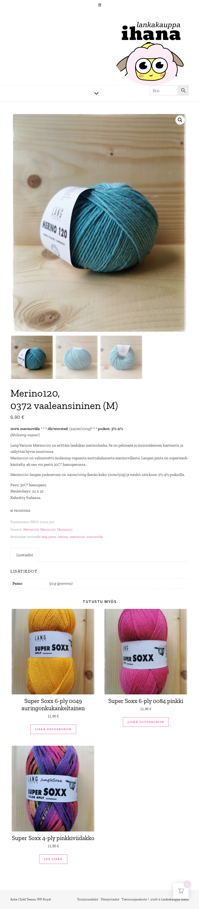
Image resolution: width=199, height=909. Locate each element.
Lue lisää (53, 859)
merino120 (77, 537)
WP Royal (44, 899)
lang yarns (48, 537)
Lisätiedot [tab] (24, 555)
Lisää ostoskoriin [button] (53, 729)
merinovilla (95, 537)
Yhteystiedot (110, 899)
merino (63, 537)
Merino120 (31, 529)
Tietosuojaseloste (134, 899)
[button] (180, 120)
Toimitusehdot (87, 899)
